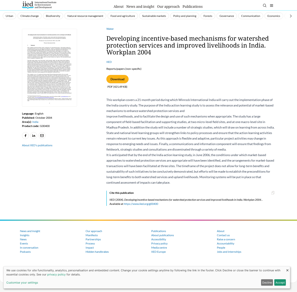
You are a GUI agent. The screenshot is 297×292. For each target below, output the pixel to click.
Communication (250, 15)
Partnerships (93, 239)
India (35, 121)
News (23, 239)
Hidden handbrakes (97, 251)
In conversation (29, 247)
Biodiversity (53, 15)
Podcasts (25, 251)
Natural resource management (85, 15)
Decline (267, 282)
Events (24, 243)
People (221, 247)
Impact (90, 247)
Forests (208, 15)
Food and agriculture (123, 15)
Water (110, 28)
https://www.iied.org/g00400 (141, 203)
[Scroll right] (290, 16)
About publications (162, 235)
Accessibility (158, 239)
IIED (109, 61)
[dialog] (146, 277)
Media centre (159, 247)
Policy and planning (184, 15)
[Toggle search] (264, 5)
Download (117, 79)
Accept (280, 282)
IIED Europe (158, 251)
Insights (24, 235)
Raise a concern (226, 239)
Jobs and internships (229, 251)
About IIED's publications (37, 145)
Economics (273, 15)
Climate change (29, 15)
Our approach (168, 6)
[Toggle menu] (271, 5)
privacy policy (56, 274)
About (119, 6)
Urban (9, 15)
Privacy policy (159, 243)
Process (90, 243)
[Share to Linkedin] (33, 135)
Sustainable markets (154, 15)
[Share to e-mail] (41, 135)
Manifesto (92, 235)
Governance (226, 15)
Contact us (223, 235)
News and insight (140, 6)
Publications (193, 6)
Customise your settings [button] (22, 282)
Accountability (225, 243)
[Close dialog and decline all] (287, 268)
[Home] (39, 5)
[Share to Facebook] (25, 135)
